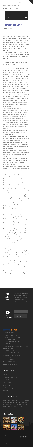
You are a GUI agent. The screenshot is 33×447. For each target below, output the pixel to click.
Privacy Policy (6, 443)
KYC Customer (23, 3)
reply (21, 301)
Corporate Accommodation (11, 377)
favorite (5, 303)
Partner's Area (10, 3)
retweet (25, 301)
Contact (6, 390)
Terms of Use (11, 28)
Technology (7, 385)
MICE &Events (8, 380)
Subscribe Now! (20, 316)
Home (5, 28)
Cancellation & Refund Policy (10, 441)
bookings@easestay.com (12, 6)
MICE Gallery (7, 382)
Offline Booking (8, 388)
